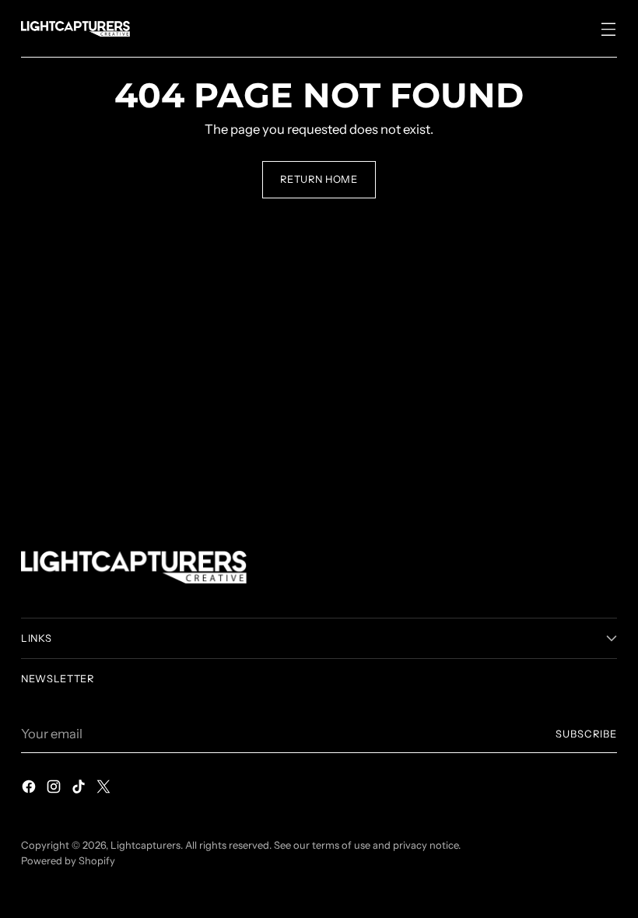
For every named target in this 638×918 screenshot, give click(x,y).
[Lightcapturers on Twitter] (105, 789)
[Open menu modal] (609, 28)
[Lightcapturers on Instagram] (55, 789)
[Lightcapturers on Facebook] (30, 789)
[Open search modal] (575, 28)
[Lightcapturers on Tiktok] (80, 789)
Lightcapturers (145, 845)
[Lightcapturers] (75, 28)
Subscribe (586, 734)
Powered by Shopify (68, 861)
